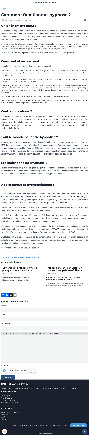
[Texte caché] (33, 333)
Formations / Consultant (9, 402)
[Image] (37, 333)
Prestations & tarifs (8, 400)
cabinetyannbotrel (14, 20)
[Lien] (29, 333)
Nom (3, 306)
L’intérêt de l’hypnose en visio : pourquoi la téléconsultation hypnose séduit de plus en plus (19, 269)
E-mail (3, 315)
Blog (2, 405)
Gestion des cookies (44, 433)
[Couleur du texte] (18, 333)
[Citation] (22, 333)
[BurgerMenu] (4, 8)
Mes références (6, 398)
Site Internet (5, 324)
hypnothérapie (18, 257)
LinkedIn (4, 419)
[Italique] (6, 333)
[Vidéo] (40, 333)
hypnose (5, 257)
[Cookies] (4, 431)
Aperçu (55, 333)
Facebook (4, 415)
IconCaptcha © (33, 372)
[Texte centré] (26, 333)
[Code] (44, 333)
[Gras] (3, 333)
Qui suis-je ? (5, 396)
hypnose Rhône (32, 257)
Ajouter (7, 377)
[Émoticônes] (47, 333)
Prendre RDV (78, 425)
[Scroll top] (84, 431)
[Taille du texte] (14, 333)
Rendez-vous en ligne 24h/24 (11, 412)
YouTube (4, 417)
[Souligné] (10, 333)
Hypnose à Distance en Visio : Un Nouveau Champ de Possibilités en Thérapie (65, 269)
